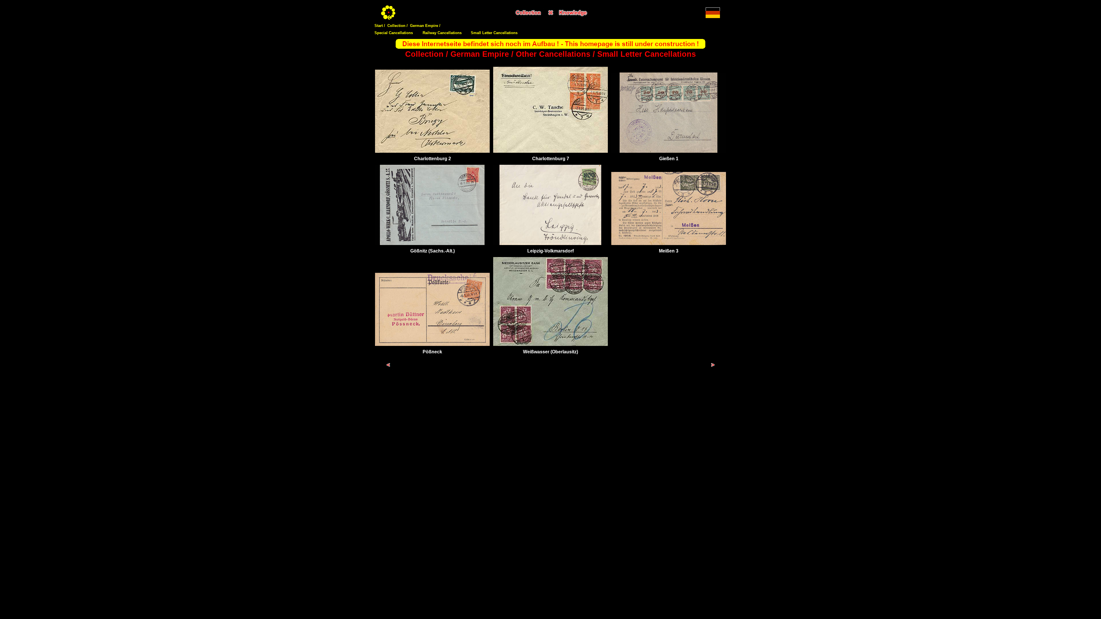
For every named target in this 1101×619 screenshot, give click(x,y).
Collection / (397, 25)
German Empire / (425, 25)
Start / (379, 25)
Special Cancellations (393, 33)
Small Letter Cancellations (494, 33)
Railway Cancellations (442, 33)
